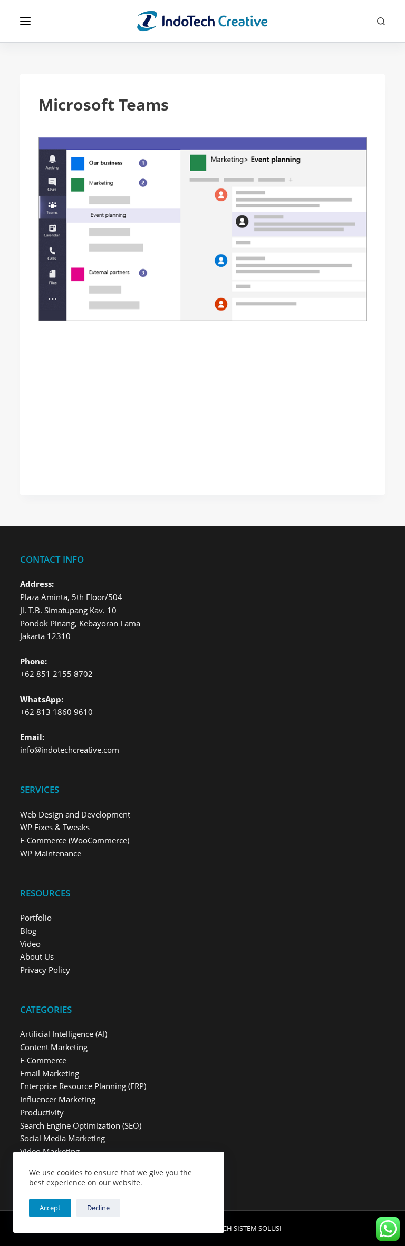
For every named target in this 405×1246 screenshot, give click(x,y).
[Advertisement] (202, 398)
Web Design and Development (75, 814)
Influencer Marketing (57, 1099)
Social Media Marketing (62, 1138)
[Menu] (25, 21)
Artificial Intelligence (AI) (63, 1034)
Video (30, 944)
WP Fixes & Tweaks (55, 827)
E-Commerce (43, 1060)
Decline (98, 1207)
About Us (37, 956)
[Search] (381, 21)
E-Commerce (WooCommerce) (74, 840)
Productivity (42, 1112)
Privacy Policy (45, 969)
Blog (28, 930)
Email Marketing (49, 1073)
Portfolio (36, 917)
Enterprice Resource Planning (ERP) (83, 1086)
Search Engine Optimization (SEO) (80, 1125)
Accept (50, 1207)
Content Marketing (54, 1047)
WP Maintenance (50, 853)
